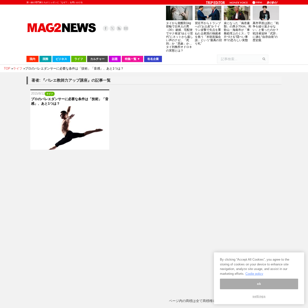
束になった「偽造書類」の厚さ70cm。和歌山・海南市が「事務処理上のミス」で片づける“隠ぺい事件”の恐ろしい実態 (237, 31)
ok (259, 284)
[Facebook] (106, 28)
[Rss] (119, 28)
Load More (154, 159)
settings (258, 296)
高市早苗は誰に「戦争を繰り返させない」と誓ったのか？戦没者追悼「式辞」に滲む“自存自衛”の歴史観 (266, 31)
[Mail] (126, 28)
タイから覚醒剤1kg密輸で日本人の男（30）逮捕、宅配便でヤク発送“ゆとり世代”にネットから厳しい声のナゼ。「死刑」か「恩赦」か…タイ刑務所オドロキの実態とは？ (179, 36)
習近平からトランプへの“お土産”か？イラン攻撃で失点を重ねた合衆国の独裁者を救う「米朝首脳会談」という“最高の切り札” (208, 33)
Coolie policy (254, 274)
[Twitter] (112, 28)
